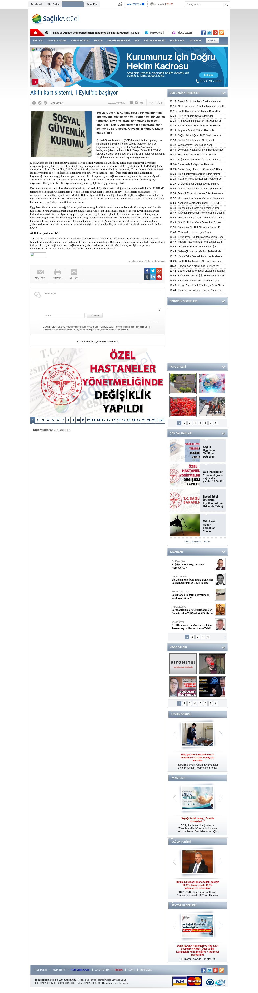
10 (78, 420)
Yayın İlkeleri (59, 970)
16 (108, 420)
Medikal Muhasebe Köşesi (192, 595)
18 (118, 420)
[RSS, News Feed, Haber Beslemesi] (221, 32)
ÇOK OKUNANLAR (181, 433)
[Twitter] (40, 103)
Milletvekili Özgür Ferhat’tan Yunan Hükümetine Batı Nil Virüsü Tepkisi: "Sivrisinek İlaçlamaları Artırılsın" (212, 526)
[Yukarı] (74, 274)
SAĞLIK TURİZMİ (181, 841)
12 (88, 420)
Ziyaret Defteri (102, 970)
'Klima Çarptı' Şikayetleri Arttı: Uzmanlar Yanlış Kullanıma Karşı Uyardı (97, 32)
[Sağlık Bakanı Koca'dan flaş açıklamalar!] (212, 686)
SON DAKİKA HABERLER (185, 93)
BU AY (207, 542)
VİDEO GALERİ (178, 647)
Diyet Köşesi (189, 608)
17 (113, 420)
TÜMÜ (160, 420)
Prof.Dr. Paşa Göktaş (188, 625)
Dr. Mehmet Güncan (193, 564)
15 (103, 420)
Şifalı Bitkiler (53, 4)
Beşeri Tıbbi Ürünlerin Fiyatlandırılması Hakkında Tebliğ (213, 501)
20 (128, 420)
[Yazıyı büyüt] (159, 103)
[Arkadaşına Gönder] (136, 103)
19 (123, 420)
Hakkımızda (41, 970)
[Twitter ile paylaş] (209, 32)
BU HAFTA (197, 542)
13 (93, 420)
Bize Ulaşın (146, 970)
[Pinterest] (159, 277)
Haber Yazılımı (109, 983)
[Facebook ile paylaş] (203, 32)
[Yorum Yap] (131, 103)
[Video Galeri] (183, 32)
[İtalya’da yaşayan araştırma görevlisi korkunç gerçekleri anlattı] (183, 686)
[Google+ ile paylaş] (215, 32)
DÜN (187, 542)
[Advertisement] (244, 70)
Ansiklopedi (36, 4)
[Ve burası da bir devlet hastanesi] (183, 383)
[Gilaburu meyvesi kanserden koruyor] (183, 406)
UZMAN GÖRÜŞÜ (181, 714)
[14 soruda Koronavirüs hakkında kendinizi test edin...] (212, 383)
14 (98, 420)
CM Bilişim (123, 983)
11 (83, 420)
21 (133, 420)
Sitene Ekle (91, 4)
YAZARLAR (176, 551)
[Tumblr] (147, 277)
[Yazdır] (142, 103)
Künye (131, 970)
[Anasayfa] (37, 32)
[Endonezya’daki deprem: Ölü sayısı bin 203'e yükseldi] (212, 406)
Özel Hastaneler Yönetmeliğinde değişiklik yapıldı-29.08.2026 (213, 476)
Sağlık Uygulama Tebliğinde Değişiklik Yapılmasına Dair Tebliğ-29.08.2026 (213, 451)
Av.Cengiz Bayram (189, 580)
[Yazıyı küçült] (151, 103)
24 (148, 420)
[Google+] (45, 103)
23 (143, 420)
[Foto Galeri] (155, 32)
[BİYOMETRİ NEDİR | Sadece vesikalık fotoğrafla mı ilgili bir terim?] (183, 663)
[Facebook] (34, 103)
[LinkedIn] (153, 277)
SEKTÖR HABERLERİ (183, 905)
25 (153, 420)
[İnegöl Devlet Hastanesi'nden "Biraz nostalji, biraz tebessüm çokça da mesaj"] (212, 663)
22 (138, 420)
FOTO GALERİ (178, 366)
